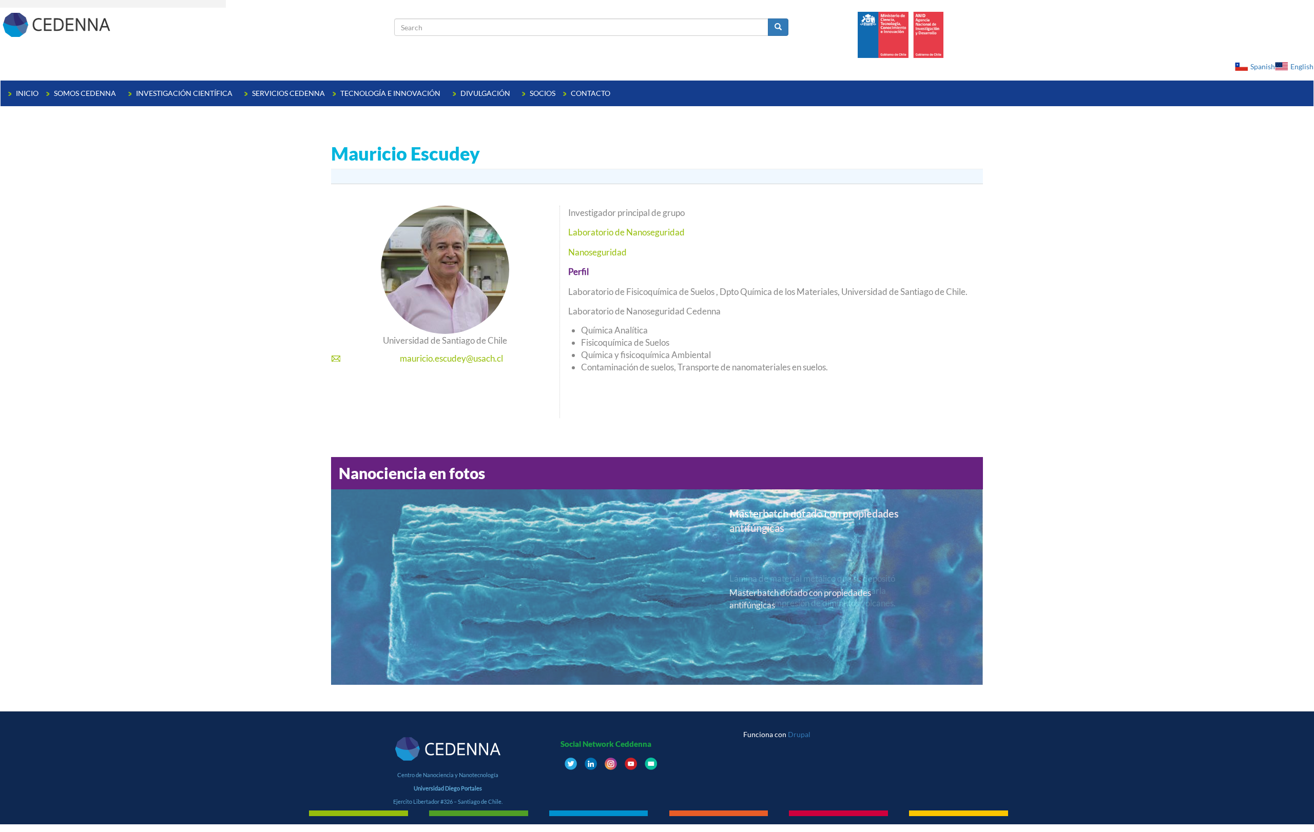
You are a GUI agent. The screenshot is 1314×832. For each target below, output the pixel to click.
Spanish (1262, 66)
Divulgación (486, 93)
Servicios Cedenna (288, 93)
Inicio (27, 93)
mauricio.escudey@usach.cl (451, 358)
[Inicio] (197, 24)
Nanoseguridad (597, 252)
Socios (542, 93)
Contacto (590, 93)
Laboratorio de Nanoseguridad (626, 232)
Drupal (799, 734)
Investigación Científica (185, 93)
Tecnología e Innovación (391, 93)
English (1301, 66)
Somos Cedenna (86, 93)
